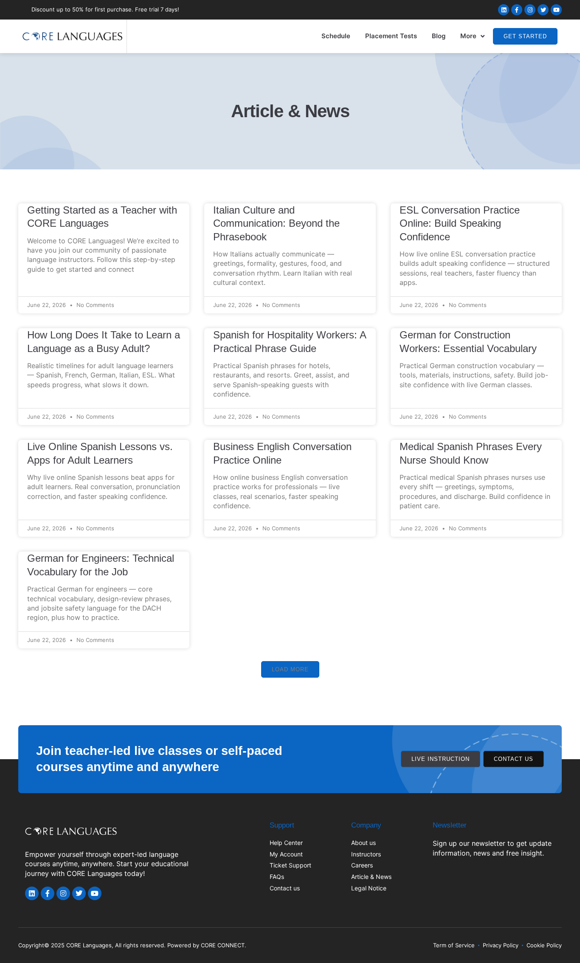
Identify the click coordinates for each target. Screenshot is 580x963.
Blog (438, 36)
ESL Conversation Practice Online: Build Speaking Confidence (460, 223)
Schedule (335, 36)
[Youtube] (556, 9)
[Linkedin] (503, 9)
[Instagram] (529, 9)
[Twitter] (543, 9)
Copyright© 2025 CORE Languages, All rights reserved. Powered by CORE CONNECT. (132, 945)
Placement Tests (391, 36)
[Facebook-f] (516, 9)
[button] (290, 669)
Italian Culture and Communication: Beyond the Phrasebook (276, 223)
